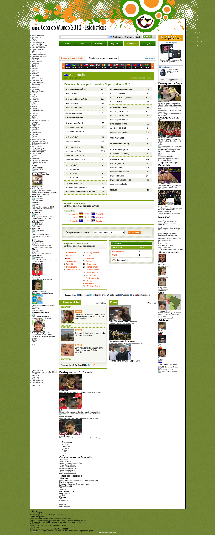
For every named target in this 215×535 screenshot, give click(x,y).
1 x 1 (87, 217)
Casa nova (36, 233)
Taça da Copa (37, 146)
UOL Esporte (37, 164)
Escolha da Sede (38, 148)
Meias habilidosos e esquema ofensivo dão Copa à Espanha (169, 104)
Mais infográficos (38, 310)
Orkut (103, 295)
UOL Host (112, 532)
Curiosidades (37, 153)
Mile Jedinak (92, 273)
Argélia (34, 70)
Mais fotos (151, 303)
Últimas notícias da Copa (171, 250)
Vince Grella (92, 267)
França (34, 93)
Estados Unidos (38, 91)
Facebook (84, 295)
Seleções (131, 44)
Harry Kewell (93, 253)
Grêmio (62, 495)
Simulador (35, 58)
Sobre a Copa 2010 (39, 139)
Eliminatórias (36, 60)
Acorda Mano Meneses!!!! (41, 253)
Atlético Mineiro (65, 488)
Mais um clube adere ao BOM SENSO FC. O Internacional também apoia (43, 208)
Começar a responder (166, 318)
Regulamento (37, 61)
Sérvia (99, 221)
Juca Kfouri (37, 168)
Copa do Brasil (65, 461)
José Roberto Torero (41, 235)
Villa (159, 344)
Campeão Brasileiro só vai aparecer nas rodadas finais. (42, 246)
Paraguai (35, 112)
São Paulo (95, 480)
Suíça (34, 117)
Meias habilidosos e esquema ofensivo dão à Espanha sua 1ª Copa (169, 141)
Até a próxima (37, 186)
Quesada (36, 203)
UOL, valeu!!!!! (37, 201)
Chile (34, 77)
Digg (134, 295)
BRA (74, 67)
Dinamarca (36, 84)
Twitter (95, 295)
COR (98, 67)
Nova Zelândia (37, 110)
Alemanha (73, 214)
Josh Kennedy (92, 278)
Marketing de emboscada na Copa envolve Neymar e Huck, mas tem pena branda (90, 316)
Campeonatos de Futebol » (75, 457)
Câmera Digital (37, 381)
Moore (69, 255)
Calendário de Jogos (39, 56)
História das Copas (39, 150)
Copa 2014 (66, 446)
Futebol (64, 450)
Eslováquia (36, 86)
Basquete (65, 445)
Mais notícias (101, 303)
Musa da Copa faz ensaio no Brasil (121, 323)
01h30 (78, 345)
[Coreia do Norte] (92, 66)
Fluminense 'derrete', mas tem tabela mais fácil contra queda (81, 438)
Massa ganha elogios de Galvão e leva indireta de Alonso (80, 412)
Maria (34, 249)
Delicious (113, 295)
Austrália (100, 214)
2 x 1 (87, 221)
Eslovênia (35, 87)
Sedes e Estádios (38, 141)
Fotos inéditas (65, 416)
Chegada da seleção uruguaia (122, 341)
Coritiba (63, 504)
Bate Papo (36, 134)
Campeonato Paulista (68, 467)
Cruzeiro (63, 489)
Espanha (35, 89)
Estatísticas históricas (40, 160)
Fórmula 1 (65, 448)
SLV (122, 67)
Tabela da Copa (38, 53)
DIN (110, 67)
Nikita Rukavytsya (88, 282)
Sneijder (161, 358)
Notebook (35, 379)
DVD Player (36, 377)
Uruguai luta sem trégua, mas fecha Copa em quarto (169, 150)
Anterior (63, 66)
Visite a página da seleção (142, 78)
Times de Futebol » (70, 475)
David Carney (73, 270)
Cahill (88, 255)
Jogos (147, 44)
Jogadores (115, 44)
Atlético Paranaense (63, 499)
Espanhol (63, 391)
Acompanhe (36, 37)
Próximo (152, 66)
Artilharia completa (168, 364)
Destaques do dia (38, 42)
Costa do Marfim (38, 82)
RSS (93, 365)
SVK (116, 67)
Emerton (90, 258)
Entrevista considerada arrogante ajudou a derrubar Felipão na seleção (89, 350)
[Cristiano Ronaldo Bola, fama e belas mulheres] (37, 290)
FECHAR (33, 510)
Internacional (65, 493)
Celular (34, 340)
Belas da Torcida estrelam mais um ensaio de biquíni (78, 418)
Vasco (88, 484)
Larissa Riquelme (164, 211)
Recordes (35, 158)
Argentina (35, 72)
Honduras (35, 100)
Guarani (72, 480)
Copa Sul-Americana (67, 465)
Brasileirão (64, 460)
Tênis (64, 453)
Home (67, 44)
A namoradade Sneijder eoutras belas (163, 289)
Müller (160, 330)
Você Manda (36, 132)
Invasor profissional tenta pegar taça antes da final (169, 239)
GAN (147, 67)
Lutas (64, 452)
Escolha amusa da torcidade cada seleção (164, 264)
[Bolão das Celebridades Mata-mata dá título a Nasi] (33, 315)
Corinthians (63, 480)
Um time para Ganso (39, 172)
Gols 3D (35, 41)
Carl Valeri (91, 275)
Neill (68, 258)
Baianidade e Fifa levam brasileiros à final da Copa (167, 234)
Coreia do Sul (37, 80)
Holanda (35, 98)
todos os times (64, 506)
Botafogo (62, 484)
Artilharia (83, 44)
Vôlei (63, 455)
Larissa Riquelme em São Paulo (123, 322)
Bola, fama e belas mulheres (42, 292)
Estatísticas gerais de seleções (103, 58)
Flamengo (71, 484)
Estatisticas (98, 28)
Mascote (35, 145)
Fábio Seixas (38, 228)
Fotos (113, 302)
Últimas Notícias (38, 49)
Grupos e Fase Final (39, 54)
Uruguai (35, 119)
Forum (34, 136)
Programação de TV (39, 46)
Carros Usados (37, 382)
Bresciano (91, 264)
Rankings (99, 44)
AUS (68, 67)
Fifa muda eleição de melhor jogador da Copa (168, 159)
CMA (104, 67)
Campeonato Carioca (68, 468)
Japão (34, 105)
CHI (86, 67)
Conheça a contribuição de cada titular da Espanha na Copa (170, 209)
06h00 (78, 311)
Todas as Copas (38, 152)
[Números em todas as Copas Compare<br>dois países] (37, 304)
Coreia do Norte (38, 79)
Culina (89, 261)
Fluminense (80, 484)
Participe (35, 131)
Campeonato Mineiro (67, 470)
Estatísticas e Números (40, 120)
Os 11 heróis (162, 206)
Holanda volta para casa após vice (124, 361)
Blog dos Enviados (40, 174)
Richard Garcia (94, 286)
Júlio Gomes (65, 436)
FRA (140, 67)
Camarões (36, 75)
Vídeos (34, 51)
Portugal (35, 113)
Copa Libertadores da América (71, 463)
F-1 (60, 410)
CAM (80, 67)
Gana (76, 218)
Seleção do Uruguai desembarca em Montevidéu (126, 343)
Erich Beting (37, 222)
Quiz (33, 138)
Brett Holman (93, 270)
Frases (34, 155)
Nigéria (34, 108)
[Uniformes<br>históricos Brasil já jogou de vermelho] (37, 274)
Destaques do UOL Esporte (75, 372)
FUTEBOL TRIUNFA (165, 137)
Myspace (125, 295)
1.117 (34, 239)
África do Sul (36, 67)
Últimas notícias (70, 302)
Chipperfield (72, 261)
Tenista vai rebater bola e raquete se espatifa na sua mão (44, 193)
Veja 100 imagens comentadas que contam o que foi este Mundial (169, 187)
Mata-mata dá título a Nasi (41, 317)
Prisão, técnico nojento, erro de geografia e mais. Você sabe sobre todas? (169, 314)
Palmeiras (79, 480)
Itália (34, 103)
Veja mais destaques (169, 162)
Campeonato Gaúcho (68, 472)
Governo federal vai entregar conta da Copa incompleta (90, 334)
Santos (87, 480)
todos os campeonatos (67, 473)
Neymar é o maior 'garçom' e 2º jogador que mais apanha (80, 392)
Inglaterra (35, 101)
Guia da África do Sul (40, 143)
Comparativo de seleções (72, 58)
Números (35, 157)
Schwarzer (71, 253)
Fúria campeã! (163, 101)
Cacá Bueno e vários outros (42, 333)
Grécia (34, 96)
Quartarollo (37, 255)
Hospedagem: (104, 532)
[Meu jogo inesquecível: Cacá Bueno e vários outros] (38, 331)
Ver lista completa (121, 260)
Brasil (34, 65)
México (34, 106)
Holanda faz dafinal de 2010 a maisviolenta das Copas (165, 245)
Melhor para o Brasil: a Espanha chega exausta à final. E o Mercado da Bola (44, 218)
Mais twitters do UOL (165, 369)
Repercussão (37, 44)
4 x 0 (87, 214)
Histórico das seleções (40, 162)
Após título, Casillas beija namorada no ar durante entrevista (167, 223)
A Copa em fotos (164, 183)
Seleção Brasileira (38, 48)
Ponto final (36, 226)
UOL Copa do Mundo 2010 (56, 28)
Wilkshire (70, 264)
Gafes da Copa (164, 311)
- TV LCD (35, 375)
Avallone (36, 212)
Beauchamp (71, 267)
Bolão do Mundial (38, 35)
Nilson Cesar (38, 241)
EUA (134, 67)
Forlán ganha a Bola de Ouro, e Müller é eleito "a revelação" (170, 229)
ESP (128, 67)
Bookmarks (145, 295)
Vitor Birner (37, 196)
